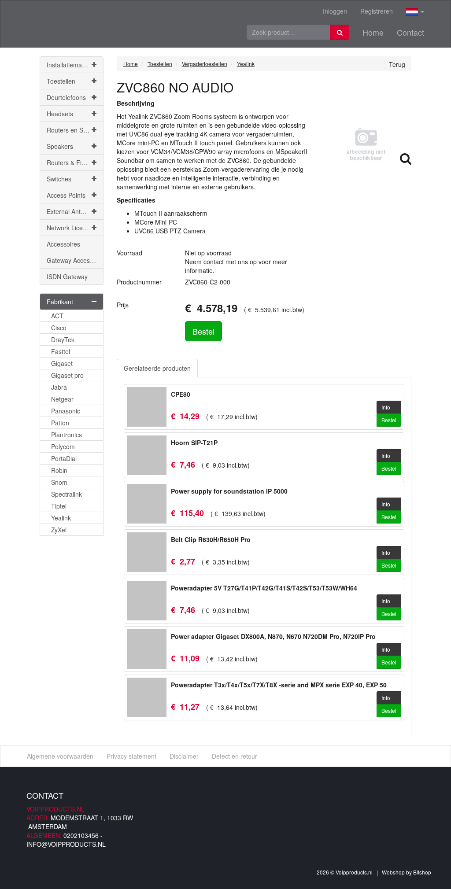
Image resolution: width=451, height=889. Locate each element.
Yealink (61, 517)
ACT (57, 315)
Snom (59, 482)
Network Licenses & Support (75, 227)
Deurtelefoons (66, 97)
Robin (59, 470)
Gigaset (62, 363)
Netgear (62, 399)
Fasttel (60, 351)
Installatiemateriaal (73, 64)
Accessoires (63, 244)
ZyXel (59, 529)
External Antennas (72, 211)
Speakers (60, 146)
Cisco (59, 327)
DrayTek (62, 339)
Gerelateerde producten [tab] (157, 368)
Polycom (63, 446)
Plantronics (66, 434)
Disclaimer (184, 756)
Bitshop (422, 872)
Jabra (59, 387)
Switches (59, 178)
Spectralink (66, 494)
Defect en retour (234, 756)
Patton (60, 422)
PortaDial (64, 458)
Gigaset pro (67, 375)
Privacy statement (131, 756)
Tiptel (59, 506)
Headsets (60, 113)
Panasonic (65, 410)
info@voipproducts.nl (66, 844)
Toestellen (61, 81)
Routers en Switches (75, 129)
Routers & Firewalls (74, 162)
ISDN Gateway (67, 276)
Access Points (66, 195)
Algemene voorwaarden (60, 756)
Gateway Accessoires (75, 260)
